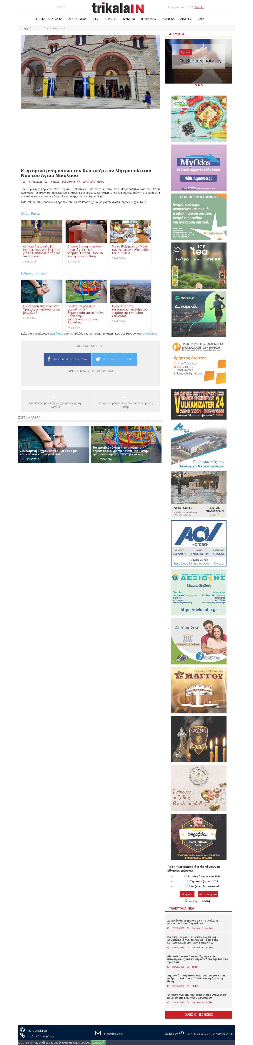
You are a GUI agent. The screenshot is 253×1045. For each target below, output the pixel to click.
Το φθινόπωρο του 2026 (204, 876)
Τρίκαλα (199, 7)
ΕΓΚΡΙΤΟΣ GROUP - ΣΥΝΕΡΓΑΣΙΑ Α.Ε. (210, 1033)
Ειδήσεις (57, 333)
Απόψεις (186, 19)
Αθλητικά (168, 19)
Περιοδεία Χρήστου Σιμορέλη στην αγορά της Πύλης (125, 404)
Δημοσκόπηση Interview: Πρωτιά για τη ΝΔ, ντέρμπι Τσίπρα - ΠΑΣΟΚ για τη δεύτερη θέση (197, 978)
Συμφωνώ (98, 1042)
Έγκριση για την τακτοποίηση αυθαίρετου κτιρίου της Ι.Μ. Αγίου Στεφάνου (196, 996)
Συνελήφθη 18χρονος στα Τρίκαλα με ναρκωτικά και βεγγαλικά (48, 452)
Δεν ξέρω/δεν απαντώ (204, 886)
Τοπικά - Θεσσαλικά (63, 181)
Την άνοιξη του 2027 (204, 881)
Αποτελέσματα (208, 894)
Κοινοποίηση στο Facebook (70, 359)
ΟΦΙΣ (95, 19)
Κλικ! (201, 19)
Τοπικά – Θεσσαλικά (49, 19)
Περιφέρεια (148, 19)
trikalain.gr (149, 333)
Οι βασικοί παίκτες (200, 60)
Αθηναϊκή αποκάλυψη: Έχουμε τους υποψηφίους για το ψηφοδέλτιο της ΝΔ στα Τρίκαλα (197, 959)
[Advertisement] (90, 138)
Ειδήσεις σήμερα (34, 273)
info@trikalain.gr (114, 1033)
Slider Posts (30, 213)
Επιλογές (111, 19)
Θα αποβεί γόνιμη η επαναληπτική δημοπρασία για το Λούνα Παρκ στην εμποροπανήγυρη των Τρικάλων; (121, 450)
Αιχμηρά (129, 19)
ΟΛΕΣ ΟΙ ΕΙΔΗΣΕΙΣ (199, 1014)
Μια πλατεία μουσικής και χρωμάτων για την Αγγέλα (55, 404)
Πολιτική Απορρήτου (41, 1036)
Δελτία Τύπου (77, 19)
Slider (195, 966)
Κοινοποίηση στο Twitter (118, 359)
